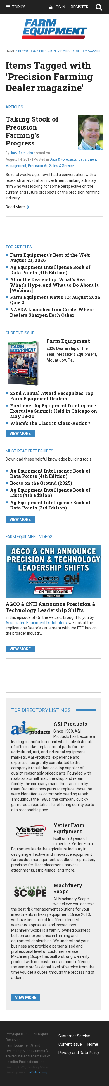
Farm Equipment (68, 341)
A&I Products (70, 723)
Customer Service (74, 1036)
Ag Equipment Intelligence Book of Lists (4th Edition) (50, 492)
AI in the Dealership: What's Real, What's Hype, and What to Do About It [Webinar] (54, 284)
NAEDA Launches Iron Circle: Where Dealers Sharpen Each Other (52, 312)
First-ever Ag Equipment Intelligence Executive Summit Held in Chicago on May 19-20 (53, 411)
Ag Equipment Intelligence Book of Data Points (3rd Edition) (50, 505)
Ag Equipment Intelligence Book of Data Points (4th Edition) (50, 269)
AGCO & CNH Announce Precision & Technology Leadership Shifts (50, 607)
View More (20, 433)
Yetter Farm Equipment (68, 828)
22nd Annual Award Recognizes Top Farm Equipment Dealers (51, 395)
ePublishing (38, 1072)
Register (80, 7)
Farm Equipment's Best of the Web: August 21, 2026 (50, 257)
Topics (19, 7)
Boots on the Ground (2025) (41, 483)
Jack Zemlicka (21, 153)
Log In (59, 7)
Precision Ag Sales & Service (51, 166)
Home (10, 51)
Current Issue (70, 1044)
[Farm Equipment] (23, 363)
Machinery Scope (67, 888)
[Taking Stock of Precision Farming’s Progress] (90, 132)
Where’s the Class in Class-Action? (50, 423)
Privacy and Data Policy (78, 1052)
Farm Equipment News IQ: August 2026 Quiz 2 (55, 299)
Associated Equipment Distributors (36, 622)
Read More (15, 207)
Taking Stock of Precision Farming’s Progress (32, 131)
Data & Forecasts (63, 159)
